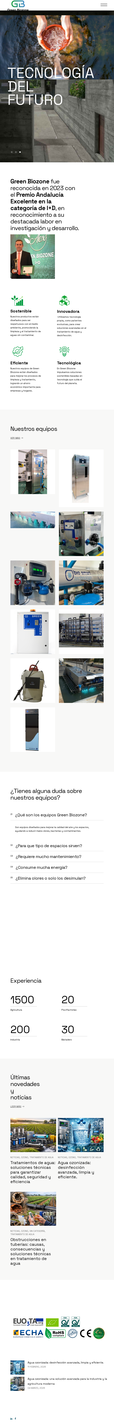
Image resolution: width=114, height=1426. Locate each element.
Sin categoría (37, 1231)
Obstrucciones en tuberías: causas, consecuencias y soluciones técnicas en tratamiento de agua (30, 1251)
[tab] (57, 814)
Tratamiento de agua (41, 1157)
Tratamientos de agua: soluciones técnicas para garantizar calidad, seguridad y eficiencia (32, 1172)
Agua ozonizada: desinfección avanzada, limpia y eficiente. (76, 1169)
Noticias (15, 1157)
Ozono (24, 1157)
